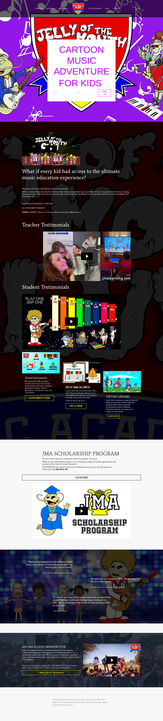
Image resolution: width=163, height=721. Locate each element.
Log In (138, 8)
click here (38, 668)
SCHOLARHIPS (63, 8)
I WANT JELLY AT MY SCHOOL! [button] (51, 673)
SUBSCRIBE (39, 8)
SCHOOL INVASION (95, 8)
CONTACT (116, 8)
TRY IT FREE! (75, 406)
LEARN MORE (113, 416)
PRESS (107, 8)
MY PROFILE (50, 8)
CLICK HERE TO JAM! (39, 398)
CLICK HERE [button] (81, 477)
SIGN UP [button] (104, 93)
